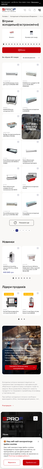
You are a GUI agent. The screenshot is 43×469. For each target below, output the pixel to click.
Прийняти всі (31, 462)
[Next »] (29, 230)
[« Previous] (13, 230)
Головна (5, 16)
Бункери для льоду (31, 37)
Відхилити (12, 462)
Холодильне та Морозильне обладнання (23, 16)
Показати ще (24, 223)
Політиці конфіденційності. (19, 456)
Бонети (11, 37)
